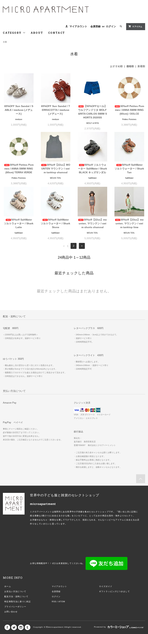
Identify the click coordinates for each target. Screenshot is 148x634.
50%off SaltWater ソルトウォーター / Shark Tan (129, 168)
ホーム (7, 586)
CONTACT (56, 32)
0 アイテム (137, 26)
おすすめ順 (116, 66)
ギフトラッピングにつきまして (114, 591)
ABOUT (37, 32)
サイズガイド (105, 586)
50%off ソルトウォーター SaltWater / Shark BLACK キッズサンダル (92, 168)
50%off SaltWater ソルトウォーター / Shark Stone (55, 223)
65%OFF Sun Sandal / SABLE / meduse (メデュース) (18, 110)
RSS (54, 601)
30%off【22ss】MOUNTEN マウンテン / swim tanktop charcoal (55, 168)
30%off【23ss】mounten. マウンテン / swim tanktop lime (130, 223)
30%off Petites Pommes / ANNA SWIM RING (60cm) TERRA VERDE (18, 168)
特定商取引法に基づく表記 (17, 601)
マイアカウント (78, 26)
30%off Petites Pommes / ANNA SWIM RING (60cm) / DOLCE (129, 110)
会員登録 (95, 26)
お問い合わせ (11, 612)
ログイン (111, 26)
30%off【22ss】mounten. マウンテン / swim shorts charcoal (93, 223)
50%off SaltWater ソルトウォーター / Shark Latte (18, 223)
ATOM (61, 601)
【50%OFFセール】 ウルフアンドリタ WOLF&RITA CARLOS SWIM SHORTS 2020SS (92, 112)
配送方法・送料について (16, 596)
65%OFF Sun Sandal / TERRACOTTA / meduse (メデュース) (55, 110)
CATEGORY (13, 32)
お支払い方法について (15, 591)
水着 (5, 42)
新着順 (141, 66)
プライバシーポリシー (15, 606)
